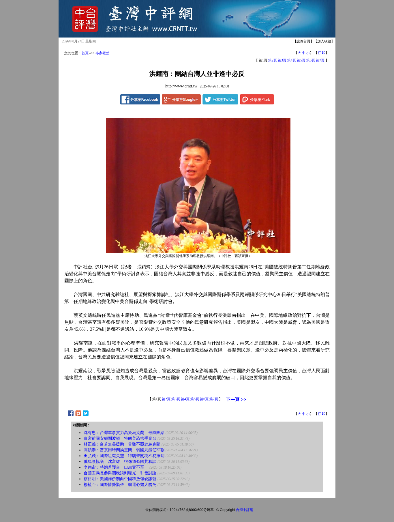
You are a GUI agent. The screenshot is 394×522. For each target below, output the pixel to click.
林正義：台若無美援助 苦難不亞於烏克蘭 (122, 444)
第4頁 (291, 60)
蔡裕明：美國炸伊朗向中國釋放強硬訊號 (120, 479)
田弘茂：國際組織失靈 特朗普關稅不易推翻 (124, 456)
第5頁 (301, 60)
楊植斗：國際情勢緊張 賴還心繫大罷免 (120, 484)
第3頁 (282, 60)
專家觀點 (102, 53)
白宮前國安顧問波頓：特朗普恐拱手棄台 (120, 438)
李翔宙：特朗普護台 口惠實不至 (116, 467)
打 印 (321, 53)
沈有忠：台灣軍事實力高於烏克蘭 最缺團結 (124, 433)
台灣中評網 (244, 510)
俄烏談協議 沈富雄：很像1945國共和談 (120, 461)
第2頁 (272, 60)
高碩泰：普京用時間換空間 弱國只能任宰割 (124, 450)
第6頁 (310, 60)
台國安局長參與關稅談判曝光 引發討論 (120, 473)
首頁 (85, 53)
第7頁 (320, 60)
